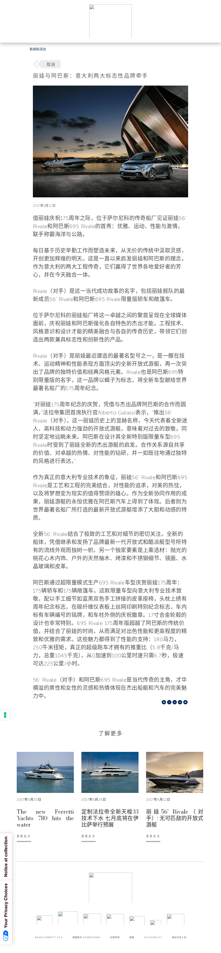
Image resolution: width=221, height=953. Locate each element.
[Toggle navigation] (211, 33)
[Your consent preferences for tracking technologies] (5, 715)
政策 (131, 937)
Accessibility (153, 937)
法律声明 (115, 937)
